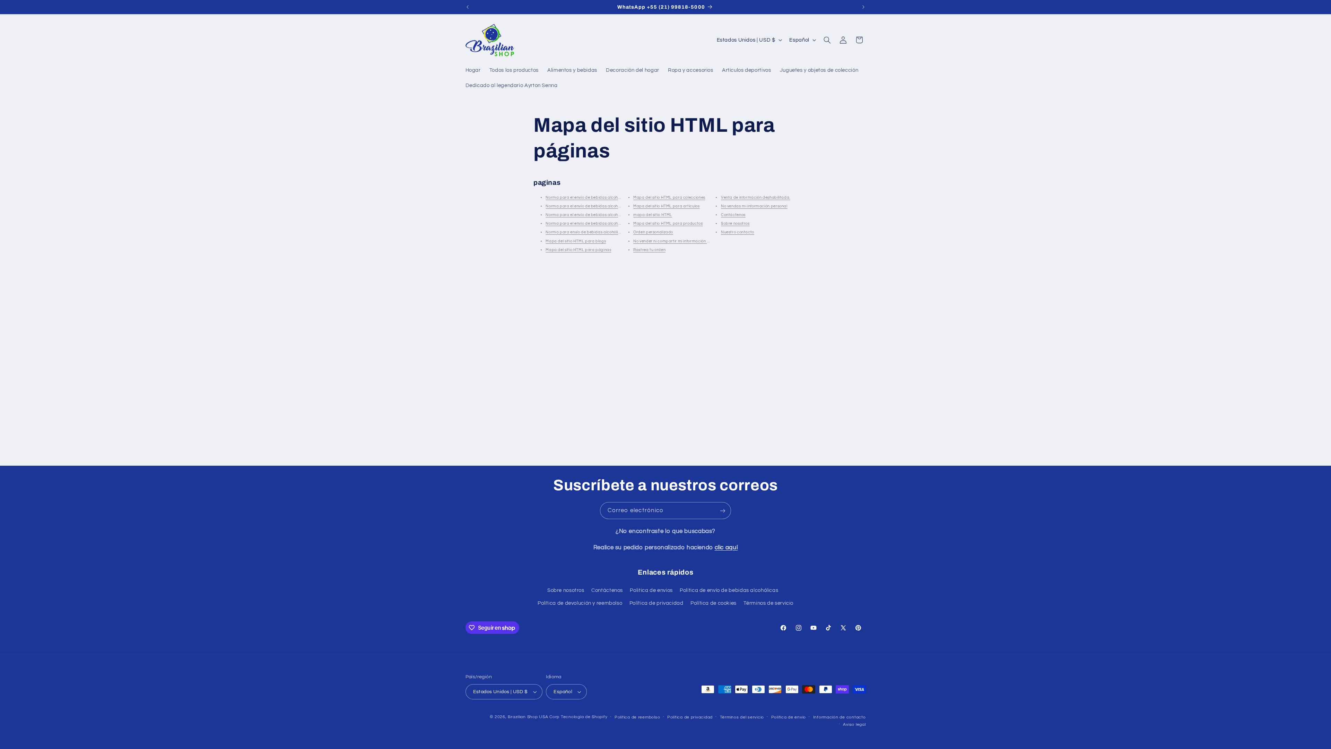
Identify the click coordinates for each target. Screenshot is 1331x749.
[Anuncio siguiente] (863, 7)
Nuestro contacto (737, 232)
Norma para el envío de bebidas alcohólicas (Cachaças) (599, 215)
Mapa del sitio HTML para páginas (578, 250)
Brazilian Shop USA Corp (533, 717)
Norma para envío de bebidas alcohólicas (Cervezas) (596, 232)
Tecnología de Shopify (584, 717)
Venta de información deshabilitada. (755, 197)
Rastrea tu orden (649, 250)
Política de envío (788, 717)
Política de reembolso (637, 717)
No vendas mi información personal (754, 206)
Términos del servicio (742, 717)
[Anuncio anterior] (467, 7)
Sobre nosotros (735, 223)
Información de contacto (839, 717)
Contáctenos (733, 215)
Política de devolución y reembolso (580, 603)
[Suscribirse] (723, 510)
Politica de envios (651, 590)
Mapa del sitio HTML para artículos (666, 206)
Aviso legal (854, 724)
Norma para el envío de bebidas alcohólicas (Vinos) (594, 223)
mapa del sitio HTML (652, 215)
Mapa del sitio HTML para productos (668, 223)
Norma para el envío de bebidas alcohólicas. (588, 197)
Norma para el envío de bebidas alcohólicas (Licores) (596, 206)
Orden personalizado (653, 232)
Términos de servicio (768, 603)
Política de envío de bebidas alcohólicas (729, 590)
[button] (827, 40)
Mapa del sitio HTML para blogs (576, 241)
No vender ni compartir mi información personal (678, 241)
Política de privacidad (656, 603)
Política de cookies (713, 603)
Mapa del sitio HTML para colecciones (669, 197)
